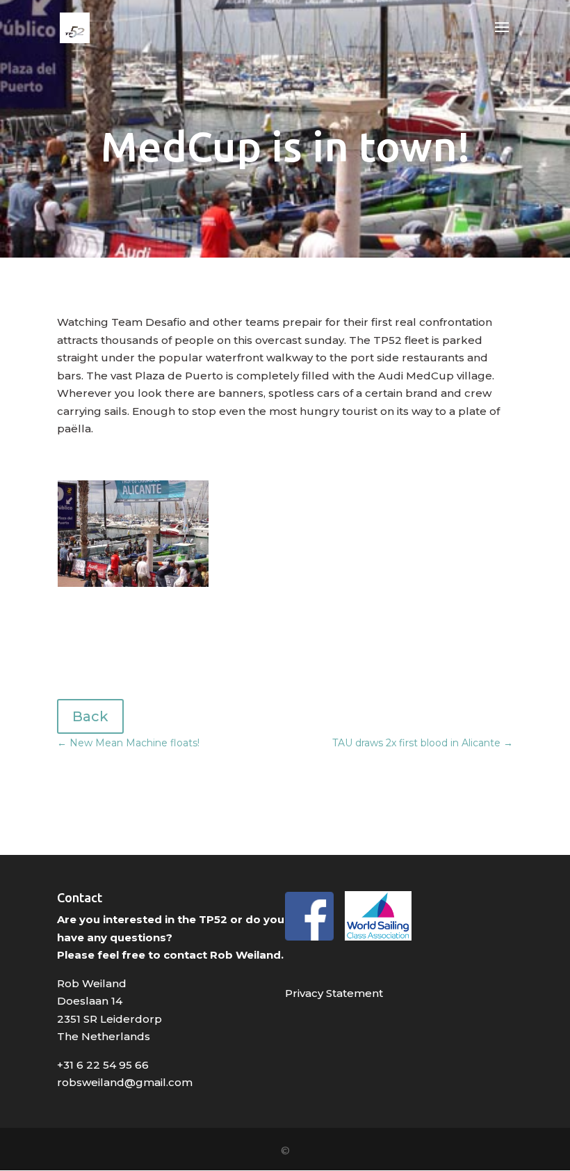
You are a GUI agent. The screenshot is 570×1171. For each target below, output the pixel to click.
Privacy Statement (334, 993)
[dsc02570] (133, 586)
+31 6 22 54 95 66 (103, 1064)
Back (90, 716)
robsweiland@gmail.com (125, 1082)
